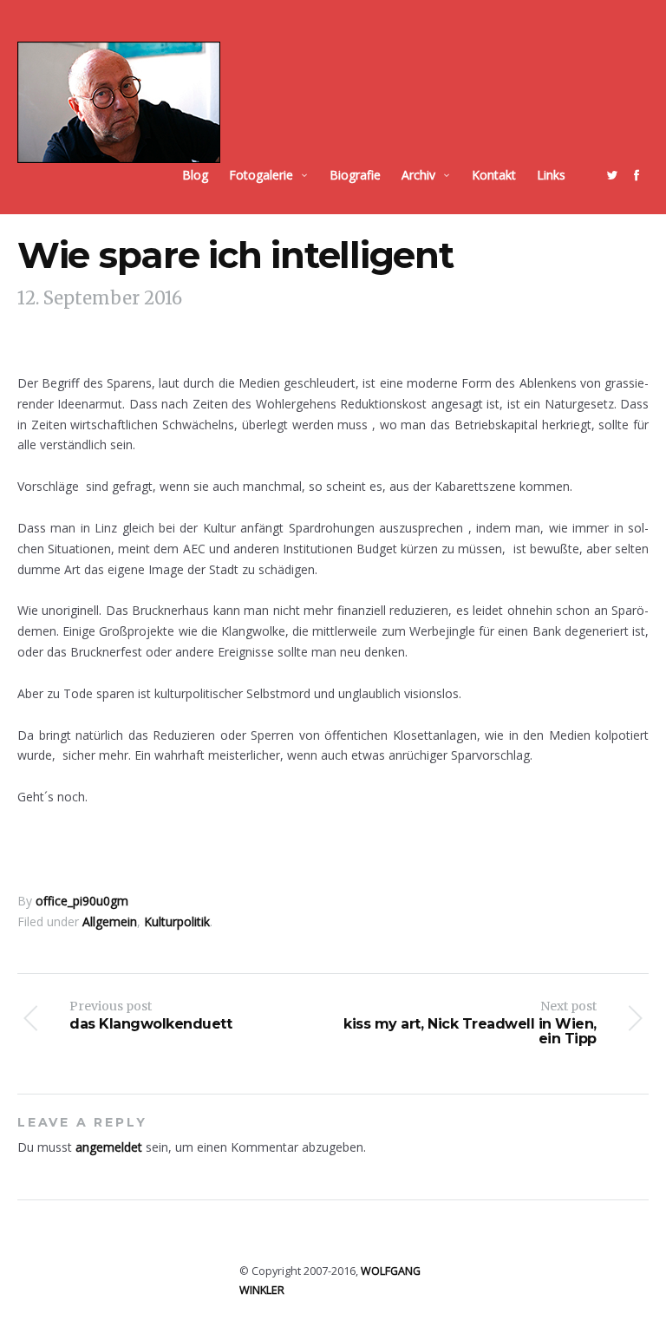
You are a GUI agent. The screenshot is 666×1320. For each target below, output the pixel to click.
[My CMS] (118, 102)
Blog (195, 175)
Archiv (418, 175)
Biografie (355, 175)
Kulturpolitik (177, 921)
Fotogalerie (261, 175)
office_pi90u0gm (82, 900)
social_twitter (612, 175)
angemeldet (108, 1147)
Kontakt (494, 175)
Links (551, 175)
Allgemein (109, 921)
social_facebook (636, 175)
